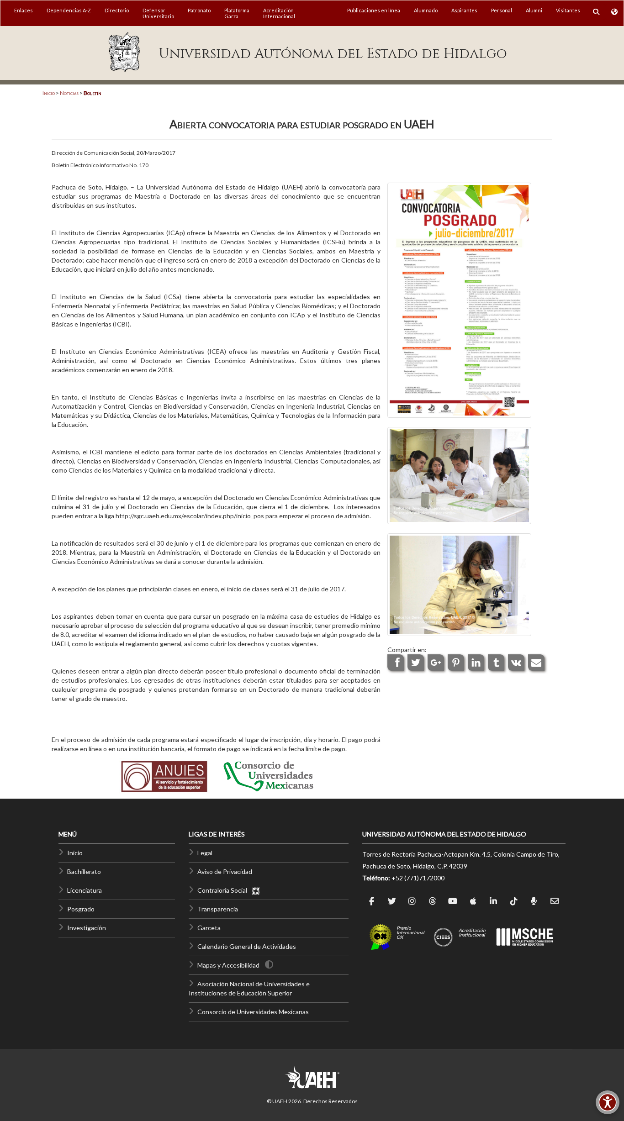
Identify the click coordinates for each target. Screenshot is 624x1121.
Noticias (69, 92)
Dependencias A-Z (69, 10)
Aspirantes (464, 10)
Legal (204, 853)
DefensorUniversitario (158, 13)
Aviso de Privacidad (224, 871)
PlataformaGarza (236, 13)
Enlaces (23, 10)
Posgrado (81, 909)
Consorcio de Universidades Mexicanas (253, 1012)
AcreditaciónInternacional (279, 13)
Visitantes (568, 10)
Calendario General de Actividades (246, 946)
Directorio (117, 10)
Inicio (48, 92)
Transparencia (217, 909)
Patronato (199, 10)
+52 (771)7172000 (417, 878)
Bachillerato (84, 871)
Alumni (534, 10)
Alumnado (426, 10)
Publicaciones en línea (373, 10)
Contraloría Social (224, 890)
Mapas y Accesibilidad (228, 965)
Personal (501, 10)
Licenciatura (84, 890)
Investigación (86, 928)
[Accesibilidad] (607, 1102)
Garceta (209, 928)
